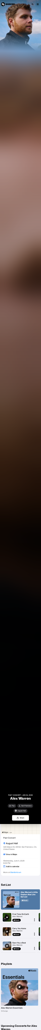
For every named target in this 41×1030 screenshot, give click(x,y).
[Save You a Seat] (7, 946)
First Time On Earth (20, 914)
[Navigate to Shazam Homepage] (8, 4)
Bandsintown (15, 872)
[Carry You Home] (7, 931)
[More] (34, 920)
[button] (37, 4)
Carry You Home (19, 928)
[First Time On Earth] (7, 917)
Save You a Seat (19, 943)
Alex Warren (17, 916)
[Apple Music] (29, 900)
